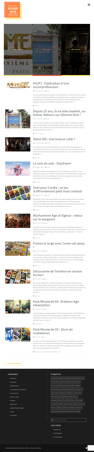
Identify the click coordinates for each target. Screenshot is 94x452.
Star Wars (79, 400)
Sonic (73, 400)
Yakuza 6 (79, 407)
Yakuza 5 (73, 407)
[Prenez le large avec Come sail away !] (17, 248)
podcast (59, 396)
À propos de (57, 429)
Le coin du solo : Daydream (52, 163)
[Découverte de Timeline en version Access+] (17, 276)
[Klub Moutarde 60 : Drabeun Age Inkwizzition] (17, 306)
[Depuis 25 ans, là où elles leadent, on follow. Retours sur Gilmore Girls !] (17, 119)
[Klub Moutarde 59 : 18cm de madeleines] (17, 334)
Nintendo (69, 393)
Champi (47, 119)
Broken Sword (80, 378)
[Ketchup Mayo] (13, 10)
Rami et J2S (37, 182)
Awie (31, 448)
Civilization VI (68, 382)
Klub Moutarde (38, 324)
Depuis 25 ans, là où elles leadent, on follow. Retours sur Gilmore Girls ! (59, 113)
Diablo (60, 385)
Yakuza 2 (53, 407)
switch (53, 404)
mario (75, 389)
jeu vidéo (59, 389)
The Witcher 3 (60, 404)
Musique (13, 400)
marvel (81, 389)
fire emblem (76, 385)
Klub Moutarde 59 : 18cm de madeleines (53, 331)
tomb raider (69, 404)
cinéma (62, 382)
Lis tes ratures (14, 393)
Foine (45, 309)
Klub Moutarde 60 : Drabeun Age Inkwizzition (56, 303)
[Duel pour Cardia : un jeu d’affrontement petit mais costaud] (17, 193)
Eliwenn (48, 167)
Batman (72, 378)
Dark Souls (54, 385)
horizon (53, 389)
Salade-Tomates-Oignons (17, 408)
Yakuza (76, 404)
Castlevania (54, 382)
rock (65, 400)
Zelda (62, 411)
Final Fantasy (67, 385)
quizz (76, 396)
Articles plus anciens (13, 363)
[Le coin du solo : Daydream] (17, 168)
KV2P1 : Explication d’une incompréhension (51, 85)
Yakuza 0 (82, 404)
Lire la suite (18, 49)
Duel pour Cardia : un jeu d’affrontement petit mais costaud (57, 189)
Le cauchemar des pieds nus (18, 389)
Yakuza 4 (66, 407)
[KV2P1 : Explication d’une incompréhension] (17, 85)
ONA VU (53, 396)
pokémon (66, 396)
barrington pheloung (62, 378)
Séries (35, 133)
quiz (72, 396)
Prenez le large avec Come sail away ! (59, 245)
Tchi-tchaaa (37, 105)
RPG (69, 400)
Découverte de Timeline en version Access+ (57, 273)
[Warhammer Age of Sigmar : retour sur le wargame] (17, 220)
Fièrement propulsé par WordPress (15, 448)
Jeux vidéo (37, 158)
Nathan (48, 91)
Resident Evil (55, 400)
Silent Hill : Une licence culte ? (54, 139)
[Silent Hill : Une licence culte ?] (17, 144)
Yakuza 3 (60, 407)
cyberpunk (77, 382)
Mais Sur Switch (15, 397)
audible (53, 378)
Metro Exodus (55, 393)
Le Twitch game (58, 437)
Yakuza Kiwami (55, 411)
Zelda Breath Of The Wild (73, 411)
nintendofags (77, 393)
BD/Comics (37, 352)
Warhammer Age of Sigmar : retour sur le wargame (58, 217)
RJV (61, 400)
